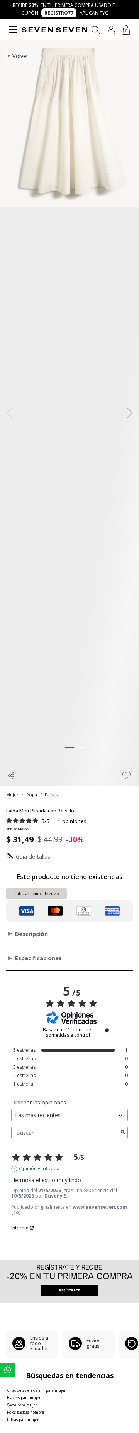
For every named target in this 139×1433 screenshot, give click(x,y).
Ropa (31, 794)
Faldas (51, 794)
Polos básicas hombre (25, 1412)
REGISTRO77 (58, 13)
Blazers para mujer (24, 1397)
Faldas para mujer (23, 1419)
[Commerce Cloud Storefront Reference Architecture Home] (54, 29)
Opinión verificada (39, 1169)
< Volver (17, 56)
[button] (111, 30)
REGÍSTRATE (69, 1290)
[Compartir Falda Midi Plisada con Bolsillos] (11, 775)
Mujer (12, 794)
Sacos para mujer (22, 1405)
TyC (104, 13)
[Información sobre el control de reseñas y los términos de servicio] (107, 1030)
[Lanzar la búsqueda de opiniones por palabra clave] (123, 1132)
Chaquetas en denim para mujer (36, 1390)
